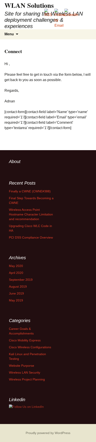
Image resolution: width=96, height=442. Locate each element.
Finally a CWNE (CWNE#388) (30, 191)
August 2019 (18, 286)
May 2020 (16, 266)
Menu (9, 34)
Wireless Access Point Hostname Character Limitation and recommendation (31, 214)
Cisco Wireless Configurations (30, 347)
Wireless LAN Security (24, 372)
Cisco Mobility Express (25, 340)
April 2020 (16, 273)
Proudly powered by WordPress (48, 433)
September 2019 (21, 279)
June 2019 (16, 293)
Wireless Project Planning (27, 379)
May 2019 (16, 300)
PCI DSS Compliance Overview (31, 237)
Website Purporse (21, 365)
